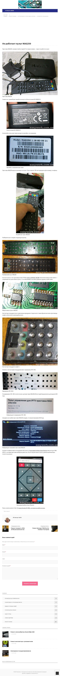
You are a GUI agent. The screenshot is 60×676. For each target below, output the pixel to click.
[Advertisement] (30, 30)
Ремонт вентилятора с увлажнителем (22, 641)
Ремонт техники (8, 621)
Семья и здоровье (9, 617)
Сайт (3, 559)
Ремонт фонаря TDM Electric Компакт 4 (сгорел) (40, 528)
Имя (3, 545)
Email (4, 552)
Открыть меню (9, 10)
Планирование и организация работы (13, 602)
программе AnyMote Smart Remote (38, 450)
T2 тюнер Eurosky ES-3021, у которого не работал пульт (31, 508)
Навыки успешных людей (10, 606)
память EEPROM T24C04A (33, 277)
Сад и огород (8, 614)
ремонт (8, 511)
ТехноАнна (30, 4)
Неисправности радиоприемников (21, 651)
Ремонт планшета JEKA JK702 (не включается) (18, 528)
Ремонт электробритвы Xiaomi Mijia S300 (22, 632)
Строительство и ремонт (10, 610)
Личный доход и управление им (12, 598)
